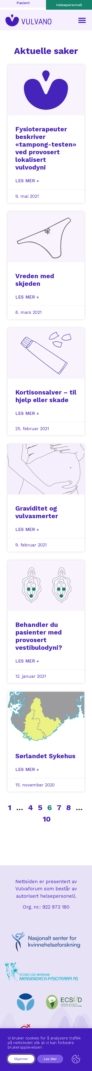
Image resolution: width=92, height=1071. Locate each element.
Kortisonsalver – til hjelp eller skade (45, 396)
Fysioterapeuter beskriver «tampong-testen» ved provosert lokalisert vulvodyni (45, 148)
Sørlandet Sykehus (45, 756)
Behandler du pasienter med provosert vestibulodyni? (38, 636)
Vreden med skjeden (34, 279)
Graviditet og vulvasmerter (36, 512)
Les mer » (27, 180)
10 (47, 818)
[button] (82, 20)
